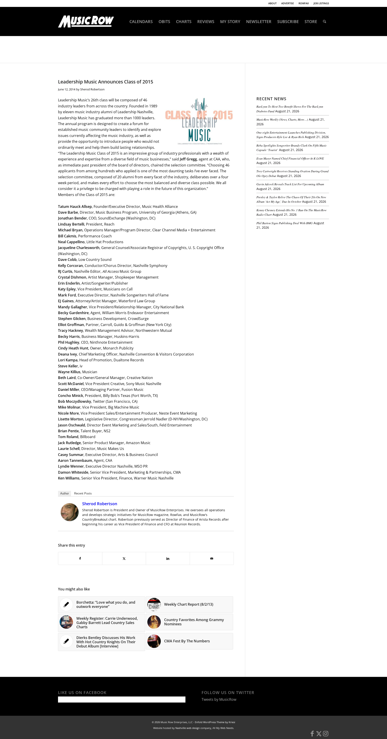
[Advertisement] (290, 264)
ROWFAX (304, 3)
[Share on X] (124, 558)
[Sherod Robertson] (70, 519)
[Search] (324, 21)
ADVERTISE (287, 3)
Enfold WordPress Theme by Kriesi (215, 722)
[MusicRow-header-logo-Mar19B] (86, 21)
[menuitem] (272, 3)
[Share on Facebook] (80, 558)
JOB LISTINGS (321, 3)
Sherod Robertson (92, 89)
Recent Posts (83, 493)
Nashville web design (187, 728)
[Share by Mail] (212, 558)
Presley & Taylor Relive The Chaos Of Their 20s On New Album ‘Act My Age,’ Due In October (291, 199)
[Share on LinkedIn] (168, 558)
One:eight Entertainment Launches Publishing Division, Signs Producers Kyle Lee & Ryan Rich (291, 134)
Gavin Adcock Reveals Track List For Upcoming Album (290, 184)
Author (64, 493)
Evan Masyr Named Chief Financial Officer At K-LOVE (290, 158)
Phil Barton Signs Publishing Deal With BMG (284, 223)
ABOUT (272, 3)
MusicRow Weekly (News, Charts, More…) (282, 119)
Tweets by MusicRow (219, 699)
